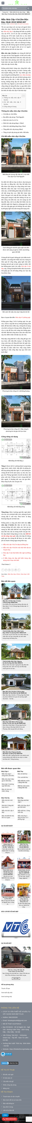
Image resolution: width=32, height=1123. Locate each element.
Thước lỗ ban (5, 988)
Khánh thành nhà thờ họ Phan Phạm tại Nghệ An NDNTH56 (24, 871)
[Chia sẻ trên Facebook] (2, 570)
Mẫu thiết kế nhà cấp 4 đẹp (17, 12)
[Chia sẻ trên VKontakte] (12, 570)
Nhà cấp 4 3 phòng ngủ (22, 317)
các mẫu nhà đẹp (25, 75)
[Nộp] (28, 8)
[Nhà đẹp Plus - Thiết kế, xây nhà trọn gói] (17, 3)
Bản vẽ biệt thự (22, 774)
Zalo (5, 1115)
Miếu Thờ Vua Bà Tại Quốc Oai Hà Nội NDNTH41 (24, 846)
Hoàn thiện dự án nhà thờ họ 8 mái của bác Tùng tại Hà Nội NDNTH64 (8, 872)
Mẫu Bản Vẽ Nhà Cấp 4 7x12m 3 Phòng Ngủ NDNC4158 (12, 601)
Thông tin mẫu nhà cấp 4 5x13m (12, 99)
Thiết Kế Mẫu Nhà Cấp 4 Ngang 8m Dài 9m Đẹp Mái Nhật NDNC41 (13, 662)
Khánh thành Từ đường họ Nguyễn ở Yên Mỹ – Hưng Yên (8, 846)
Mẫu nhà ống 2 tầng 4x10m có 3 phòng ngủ (23, 817)
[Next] (29, 963)
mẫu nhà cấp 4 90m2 (14, 574)
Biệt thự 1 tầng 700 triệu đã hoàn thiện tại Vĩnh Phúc (16, 970)
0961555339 (10, 1119)
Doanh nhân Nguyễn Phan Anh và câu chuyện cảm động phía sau (24, 899)
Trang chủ (5, 12)
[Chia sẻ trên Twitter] (6, 570)
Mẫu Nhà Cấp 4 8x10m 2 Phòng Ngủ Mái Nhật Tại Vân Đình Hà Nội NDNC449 (15, 692)
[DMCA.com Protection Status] (10, 1063)
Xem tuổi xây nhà (6, 992)
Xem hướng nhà (6, 996)
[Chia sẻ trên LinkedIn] (15, 570)
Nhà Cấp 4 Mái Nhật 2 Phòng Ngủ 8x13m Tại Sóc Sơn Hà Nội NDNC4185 (14, 722)
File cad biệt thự (23, 777)
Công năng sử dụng (10, 106)
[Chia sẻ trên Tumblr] (18, 570)
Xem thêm (16, 978)
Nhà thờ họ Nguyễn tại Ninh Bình (8, 898)
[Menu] (3, 3)
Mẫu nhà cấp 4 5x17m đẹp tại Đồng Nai (15, 544)
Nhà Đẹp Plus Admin (23, 24)
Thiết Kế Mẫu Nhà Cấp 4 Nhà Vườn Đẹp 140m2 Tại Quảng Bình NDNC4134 (14, 632)
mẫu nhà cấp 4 (8, 31)
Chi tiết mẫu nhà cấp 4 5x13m (12, 103)
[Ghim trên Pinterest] (9, 570)
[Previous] (2, 963)
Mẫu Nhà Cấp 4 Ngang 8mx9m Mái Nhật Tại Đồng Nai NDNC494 (12, 752)
